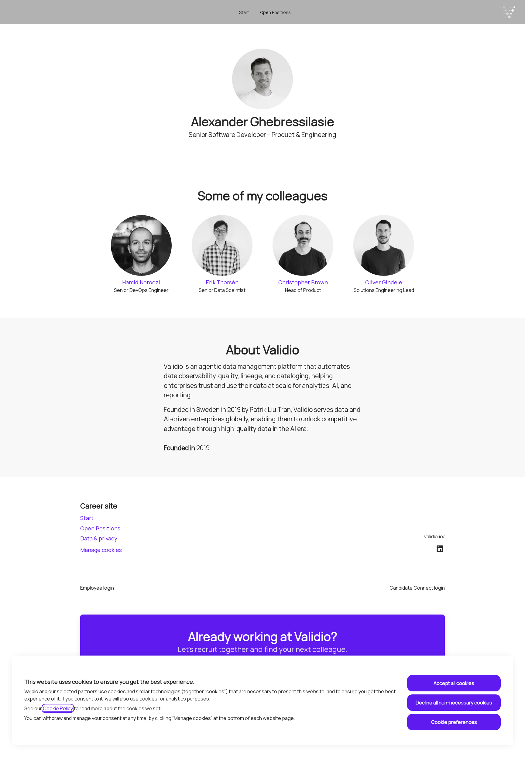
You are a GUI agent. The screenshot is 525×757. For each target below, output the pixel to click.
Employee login (97, 587)
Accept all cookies (454, 683)
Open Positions (275, 12)
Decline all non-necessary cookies (454, 702)
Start (244, 12)
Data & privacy (98, 538)
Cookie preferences (454, 722)
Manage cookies (101, 549)
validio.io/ (434, 536)
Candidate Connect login (417, 587)
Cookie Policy (58, 708)
